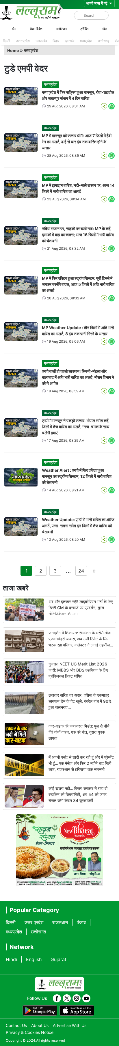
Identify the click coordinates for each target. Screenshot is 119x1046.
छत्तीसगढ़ (103, 41)
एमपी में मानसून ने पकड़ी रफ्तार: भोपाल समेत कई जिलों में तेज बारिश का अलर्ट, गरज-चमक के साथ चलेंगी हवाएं (75, 426)
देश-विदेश (36, 29)
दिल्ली (6, 41)
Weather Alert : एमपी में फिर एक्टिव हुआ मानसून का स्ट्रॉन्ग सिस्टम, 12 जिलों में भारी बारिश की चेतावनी (76, 476)
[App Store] (77, 1010)
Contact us (16, 1025)
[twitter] (66, 998)
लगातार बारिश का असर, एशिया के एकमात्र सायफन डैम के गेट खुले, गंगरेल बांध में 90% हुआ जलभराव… (80, 701)
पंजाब (81, 922)
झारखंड (69, 41)
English (34, 959)
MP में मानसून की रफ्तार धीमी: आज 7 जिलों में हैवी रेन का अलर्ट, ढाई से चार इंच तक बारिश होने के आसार (76, 141)
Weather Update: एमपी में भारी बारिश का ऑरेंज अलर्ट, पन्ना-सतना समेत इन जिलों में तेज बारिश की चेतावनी (78, 525)
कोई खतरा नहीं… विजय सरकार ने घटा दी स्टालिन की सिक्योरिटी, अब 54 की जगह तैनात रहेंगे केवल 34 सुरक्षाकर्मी (78, 794)
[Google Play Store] (40, 1010)
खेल (104, 29)
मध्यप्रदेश (86, 41)
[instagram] (76, 998)
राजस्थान (60, 922)
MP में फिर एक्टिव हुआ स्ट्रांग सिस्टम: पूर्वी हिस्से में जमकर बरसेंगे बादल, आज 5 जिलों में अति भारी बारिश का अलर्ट (78, 284)
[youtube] (86, 998)
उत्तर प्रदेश (23, 41)
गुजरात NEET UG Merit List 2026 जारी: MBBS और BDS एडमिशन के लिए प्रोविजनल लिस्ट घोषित (78, 669)
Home (13, 50)
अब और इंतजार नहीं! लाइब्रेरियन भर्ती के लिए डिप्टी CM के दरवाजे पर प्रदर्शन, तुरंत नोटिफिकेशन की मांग (81, 607)
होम (14, 29)
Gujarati (59, 959)
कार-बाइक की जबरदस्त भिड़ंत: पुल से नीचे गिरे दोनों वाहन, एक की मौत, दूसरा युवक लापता (79, 732)
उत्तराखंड (41, 41)
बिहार (56, 41)
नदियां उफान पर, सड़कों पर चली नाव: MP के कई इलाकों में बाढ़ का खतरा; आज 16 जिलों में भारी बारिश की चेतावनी (78, 234)
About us (40, 1025)
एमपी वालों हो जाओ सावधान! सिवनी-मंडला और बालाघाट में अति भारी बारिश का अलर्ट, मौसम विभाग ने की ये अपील (78, 377)
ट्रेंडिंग (84, 29)
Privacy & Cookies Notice (29, 1032)
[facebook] (57, 998)
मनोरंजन (61, 29)
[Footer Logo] (59, 984)
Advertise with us (69, 1025)
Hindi (11, 959)
